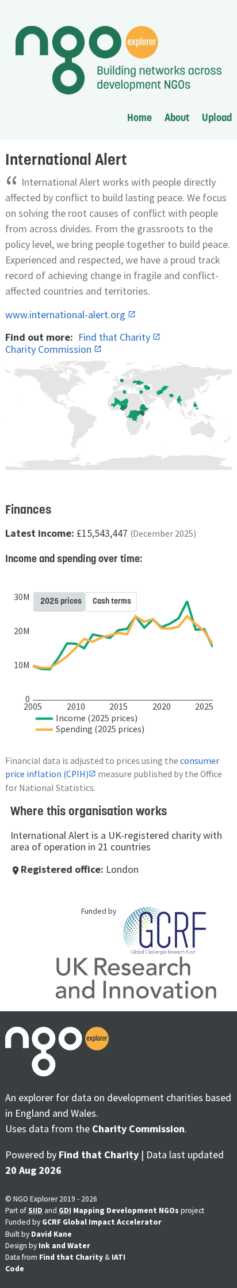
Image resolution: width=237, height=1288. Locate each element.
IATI (118, 1257)
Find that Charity (115, 337)
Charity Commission (49, 349)
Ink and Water (64, 1246)
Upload (217, 117)
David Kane (51, 1234)
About (177, 117)
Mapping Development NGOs (126, 1210)
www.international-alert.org (66, 314)
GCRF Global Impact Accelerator (102, 1222)
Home (139, 117)
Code (14, 1269)
